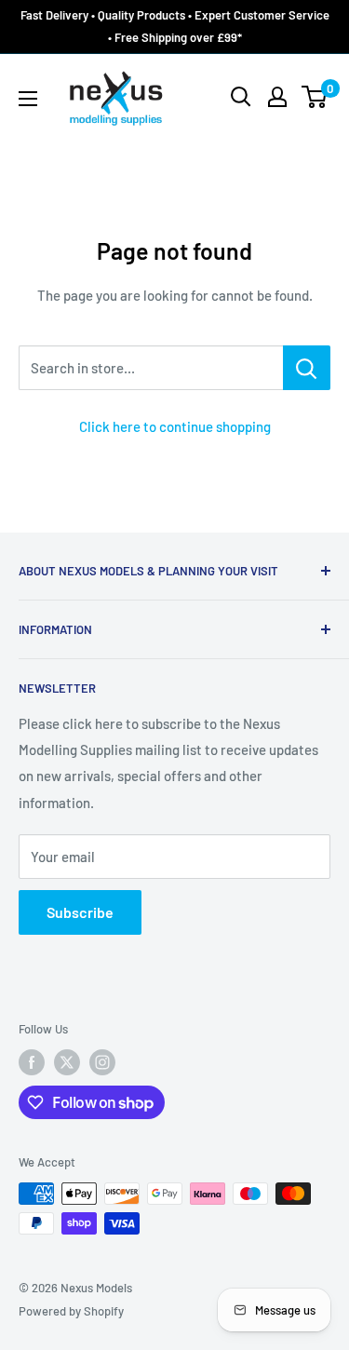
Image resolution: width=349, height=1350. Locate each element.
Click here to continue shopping (175, 426)
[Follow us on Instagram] (102, 1062)
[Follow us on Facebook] (32, 1062)
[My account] (277, 97)
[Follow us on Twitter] (67, 1062)
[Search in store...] (306, 367)
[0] (315, 97)
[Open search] (241, 97)
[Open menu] (28, 98)
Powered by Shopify (71, 1310)
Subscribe (80, 912)
